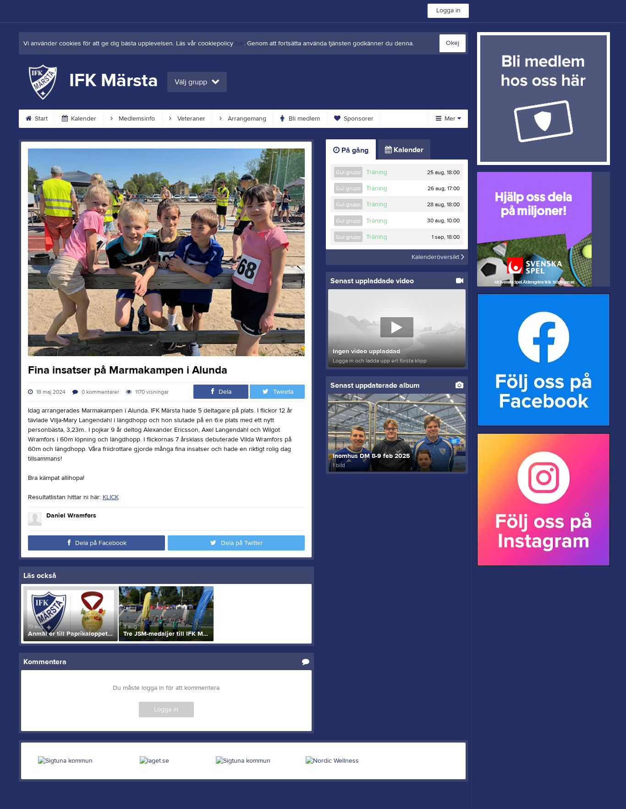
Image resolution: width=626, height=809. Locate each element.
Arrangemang (246, 119)
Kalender (82, 119)
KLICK (111, 497)
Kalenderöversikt (436, 257)
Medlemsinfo (136, 119)
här (239, 43)
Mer (450, 119)
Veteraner (190, 119)
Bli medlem (303, 119)
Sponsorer (357, 119)
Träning (376, 172)
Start (40, 119)
